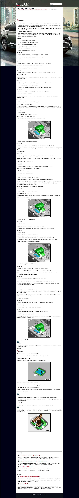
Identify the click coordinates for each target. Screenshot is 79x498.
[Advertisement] (39, 14)
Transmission (32, 9)
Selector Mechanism (44, 9)
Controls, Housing (37, 9)
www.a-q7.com (44, 494)
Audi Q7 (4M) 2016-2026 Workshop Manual (23, 9)
